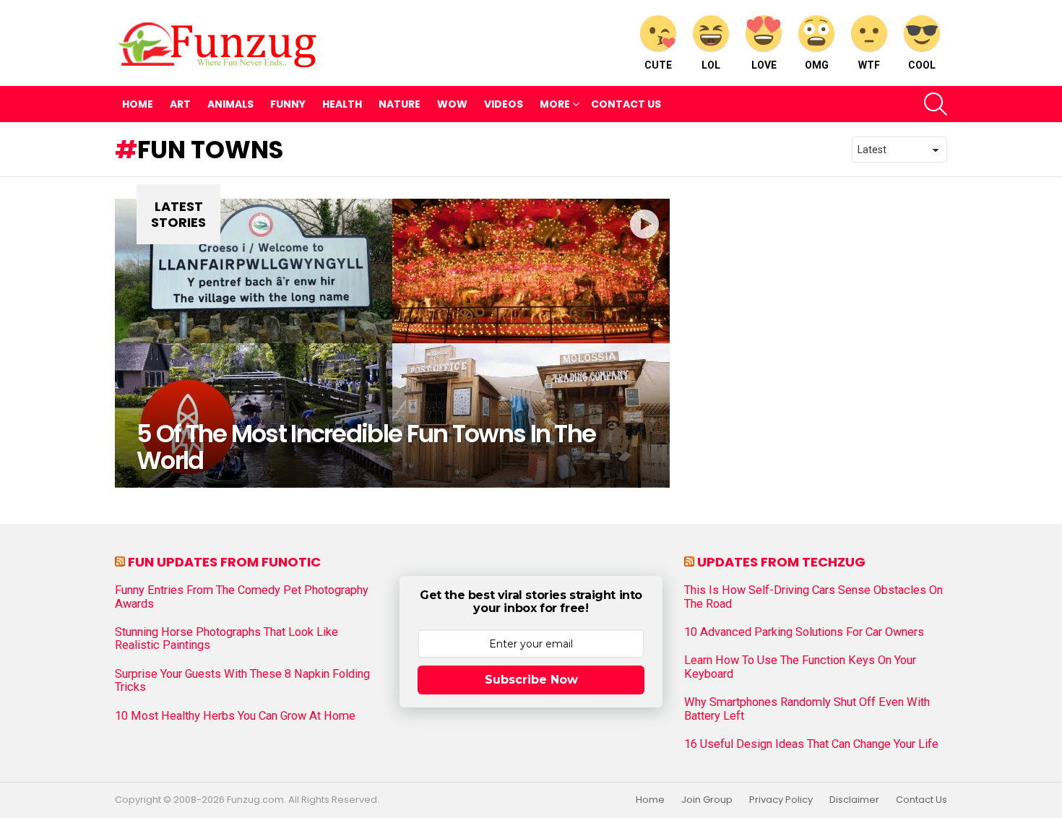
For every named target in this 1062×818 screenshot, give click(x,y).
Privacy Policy (781, 800)
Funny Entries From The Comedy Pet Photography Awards (241, 597)
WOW (452, 104)
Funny (288, 104)
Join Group (707, 800)
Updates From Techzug (781, 562)
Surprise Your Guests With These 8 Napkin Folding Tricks (242, 681)
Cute (658, 65)
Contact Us (626, 104)
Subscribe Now (531, 679)
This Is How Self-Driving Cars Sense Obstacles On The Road (813, 597)
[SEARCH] (935, 104)
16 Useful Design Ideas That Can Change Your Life (811, 744)
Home (137, 104)
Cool (922, 65)
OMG (817, 65)
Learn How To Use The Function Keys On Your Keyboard (800, 667)
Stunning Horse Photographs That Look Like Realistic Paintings (226, 639)
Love (764, 65)
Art (180, 104)
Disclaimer (854, 800)
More (555, 104)
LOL (710, 65)
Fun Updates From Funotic (224, 562)
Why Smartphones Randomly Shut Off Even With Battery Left (807, 709)
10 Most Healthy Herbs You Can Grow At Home (235, 716)
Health (342, 104)
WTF (869, 65)
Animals (230, 104)
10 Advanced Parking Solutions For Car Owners (804, 632)
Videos (503, 104)
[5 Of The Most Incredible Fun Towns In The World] (392, 343)
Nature (399, 104)
